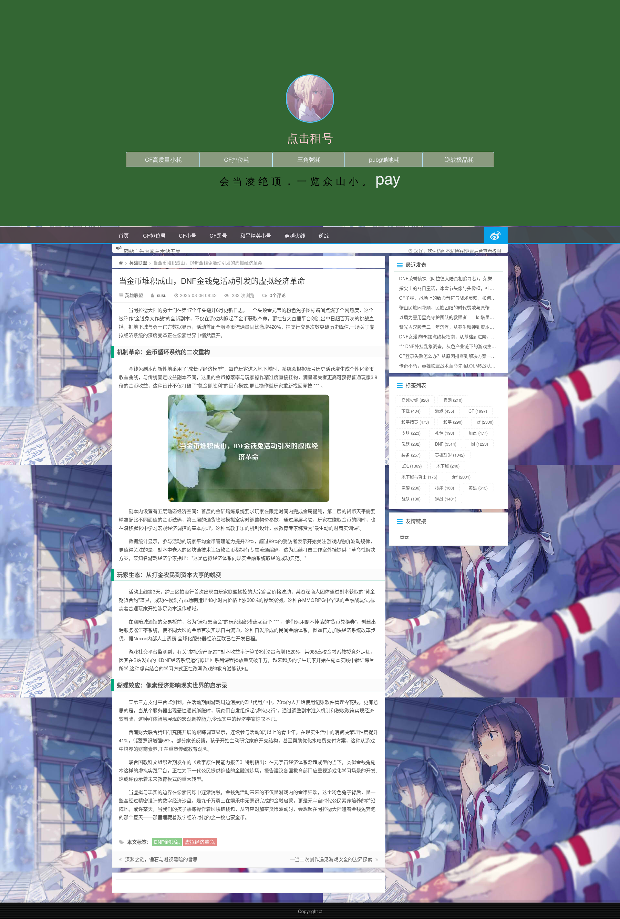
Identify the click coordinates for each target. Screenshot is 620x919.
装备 (410, 455)
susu (162, 295)
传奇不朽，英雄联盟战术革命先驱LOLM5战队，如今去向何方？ (463, 365)
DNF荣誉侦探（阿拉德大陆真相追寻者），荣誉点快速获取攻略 (461, 278)
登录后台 (474, 250)
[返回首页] (121, 262)
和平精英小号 (255, 235)
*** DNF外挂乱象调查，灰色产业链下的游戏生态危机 (452, 346)
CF (478, 411)
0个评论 (278, 295)
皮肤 (410, 433)
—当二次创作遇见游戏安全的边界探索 (331, 859)
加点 (478, 433)
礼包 (444, 433)
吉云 (404, 536)
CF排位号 (154, 235)
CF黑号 (218, 235)
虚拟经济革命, (200, 841)
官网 (452, 400)
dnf (461, 477)
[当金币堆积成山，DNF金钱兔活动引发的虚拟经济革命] (248, 448)
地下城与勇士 (419, 477)
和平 (452, 422)
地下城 (448, 466)
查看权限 (492, 250)
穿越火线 (294, 235)
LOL (411, 466)
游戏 (444, 411)
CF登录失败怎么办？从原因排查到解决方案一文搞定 (452, 356)
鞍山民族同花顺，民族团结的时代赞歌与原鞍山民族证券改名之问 (464, 307)
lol (479, 444)
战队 (410, 499)
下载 (410, 411)
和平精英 (415, 422)
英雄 (478, 488)
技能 (444, 488)
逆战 (323, 235)
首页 (124, 235)
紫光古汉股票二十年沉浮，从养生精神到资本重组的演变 (455, 327)
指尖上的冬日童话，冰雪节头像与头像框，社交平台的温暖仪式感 (464, 288)
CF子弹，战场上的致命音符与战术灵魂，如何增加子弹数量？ (461, 297)
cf (485, 422)
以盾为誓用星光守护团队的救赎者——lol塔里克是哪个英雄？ (460, 317)
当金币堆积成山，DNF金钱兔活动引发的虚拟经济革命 (212, 280)
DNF (445, 444)
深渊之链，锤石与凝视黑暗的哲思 (161, 859)
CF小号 (187, 235)
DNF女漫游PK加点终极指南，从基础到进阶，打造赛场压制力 (461, 336)
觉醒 (410, 488)
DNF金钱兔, (167, 841)
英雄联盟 (138, 262)
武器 (410, 444)
